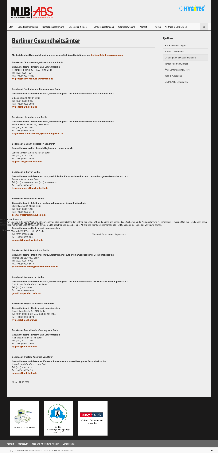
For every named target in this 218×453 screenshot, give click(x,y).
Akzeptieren (7, 230)
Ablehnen (21, 230)
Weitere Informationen (102, 234)
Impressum (120, 234)
